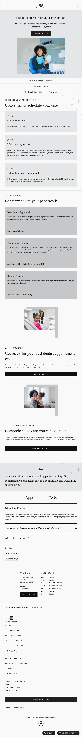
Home (8, 625)
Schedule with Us (41, 33)
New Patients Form (15, 231)
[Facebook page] (41, 723)
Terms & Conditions (16, 663)
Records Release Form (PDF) (19, 294)
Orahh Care (11, 673)
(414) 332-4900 (43, 86)
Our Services (12, 630)
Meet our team (41, 374)
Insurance (11, 651)
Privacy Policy (13, 658)
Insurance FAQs (12, 553)
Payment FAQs (11, 558)
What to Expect (13, 641)
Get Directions (29, 594)
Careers (9, 668)
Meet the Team (13, 635)
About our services (41, 449)
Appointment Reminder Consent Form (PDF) (26, 264)
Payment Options (14, 646)
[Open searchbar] (77, 6)
